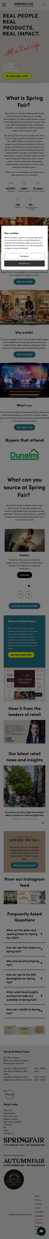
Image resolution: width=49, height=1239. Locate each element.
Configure (24, 256)
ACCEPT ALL (24, 263)
